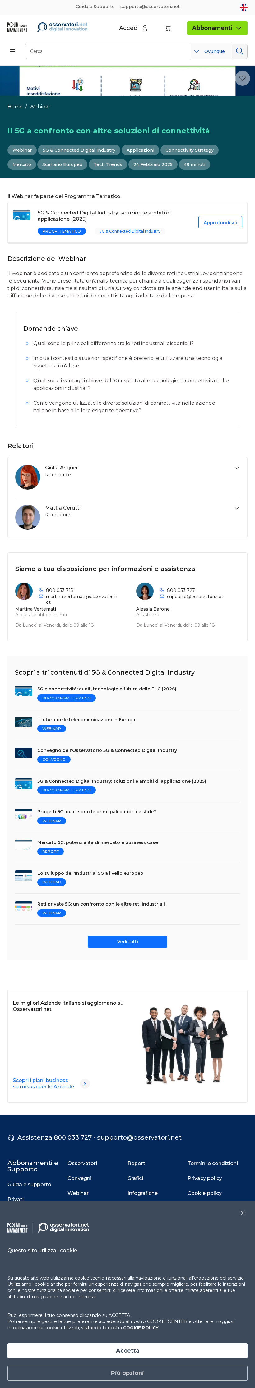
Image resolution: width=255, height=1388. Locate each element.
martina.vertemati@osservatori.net (81, 599)
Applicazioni (140, 150)
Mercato (21, 164)
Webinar (39, 107)
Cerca (239, 51)
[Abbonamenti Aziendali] (85, 1084)
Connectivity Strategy (189, 150)
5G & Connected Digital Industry (79, 150)
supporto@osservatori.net (195, 596)
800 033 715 (59, 590)
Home (15, 107)
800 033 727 (181, 590)
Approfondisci (220, 222)
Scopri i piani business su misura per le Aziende (43, 1083)
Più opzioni (127, 1373)
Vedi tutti (127, 941)
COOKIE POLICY (140, 1327)
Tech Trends (108, 164)
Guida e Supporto (95, 6)
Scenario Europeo (62, 164)
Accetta (127, 1350)
